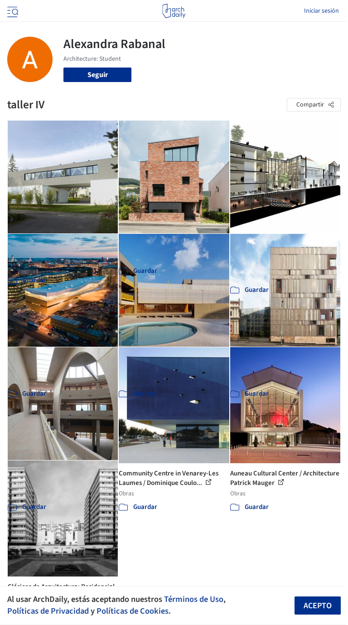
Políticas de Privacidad (48, 611)
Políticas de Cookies (133, 611)
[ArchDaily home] (173, 11)
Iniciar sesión (321, 11)
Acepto (318, 605)
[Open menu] (11, 11)
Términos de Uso (193, 599)
